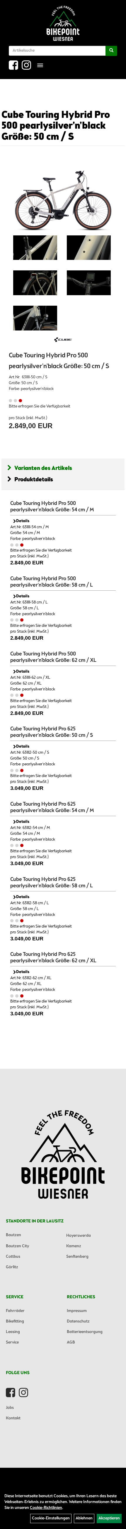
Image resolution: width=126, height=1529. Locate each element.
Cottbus (13, 1256)
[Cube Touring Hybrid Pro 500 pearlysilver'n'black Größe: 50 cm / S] (63, 196)
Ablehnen (84, 1518)
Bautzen (13, 1235)
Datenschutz (78, 1321)
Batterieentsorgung (85, 1332)
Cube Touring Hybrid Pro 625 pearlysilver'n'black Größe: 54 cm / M (52, 807)
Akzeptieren (109, 1518)
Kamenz (73, 1246)
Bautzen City (17, 1246)
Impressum (77, 1311)
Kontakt (13, 1418)
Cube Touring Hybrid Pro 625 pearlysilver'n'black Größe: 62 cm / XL (53, 957)
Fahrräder (15, 1311)
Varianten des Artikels (43, 468)
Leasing (13, 1332)
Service (12, 1342)
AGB (71, 1342)
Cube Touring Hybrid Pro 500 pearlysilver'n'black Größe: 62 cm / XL (53, 657)
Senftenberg (77, 1256)
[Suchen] (111, 51)
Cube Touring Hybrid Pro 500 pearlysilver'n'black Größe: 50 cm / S (55, 126)
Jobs (10, 1408)
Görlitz (12, 1267)
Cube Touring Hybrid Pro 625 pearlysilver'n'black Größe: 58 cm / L (51, 882)
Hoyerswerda (78, 1235)
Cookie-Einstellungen (51, 1518)
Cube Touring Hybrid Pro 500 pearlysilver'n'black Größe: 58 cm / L (51, 582)
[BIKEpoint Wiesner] (63, 23)
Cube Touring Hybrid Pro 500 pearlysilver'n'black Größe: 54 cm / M (52, 506)
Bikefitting (15, 1321)
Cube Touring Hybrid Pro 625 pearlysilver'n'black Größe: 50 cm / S (51, 732)
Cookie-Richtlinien (46, 1508)
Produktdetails (33, 480)
